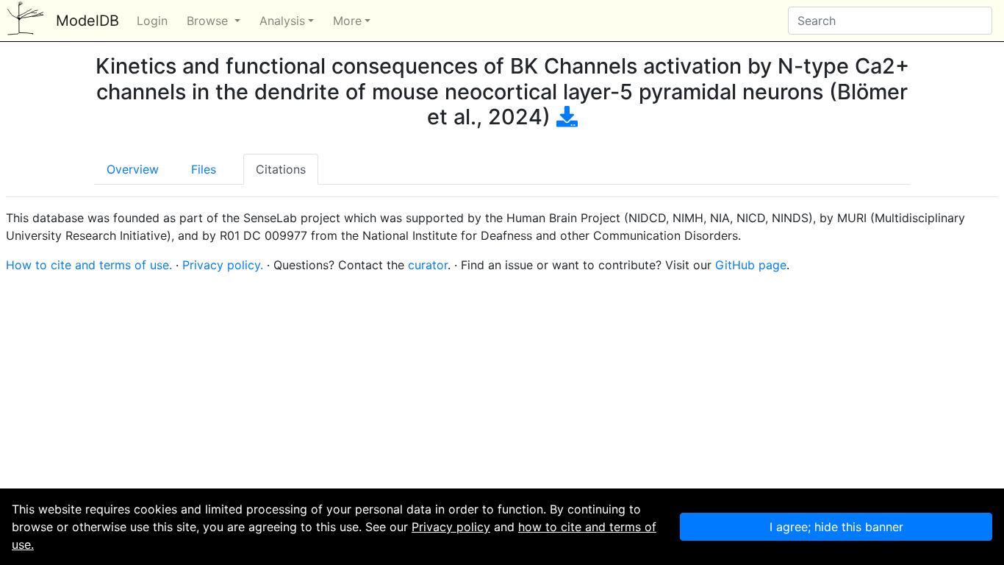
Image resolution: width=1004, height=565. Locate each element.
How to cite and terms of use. (89, 264)
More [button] (347, 20)
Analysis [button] (282, 20)
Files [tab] (203, 169)
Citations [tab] (281, 169)
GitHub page (750, 264)
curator (428, 264)
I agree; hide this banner (836, 526)
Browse (209, 20)
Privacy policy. (222, 264)
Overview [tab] (133, 169)
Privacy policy (451, 526)
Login (152, 20)
